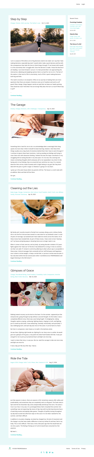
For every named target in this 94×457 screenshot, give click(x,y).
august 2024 (14, 362)
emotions (23, 109)
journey (27, 23)
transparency (42, 109)
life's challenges (32, 109)
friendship (39, 274)
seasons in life (43, 362)
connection (26, 192)
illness (33, 362)
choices (18, 23)
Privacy (83, 448)
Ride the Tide (19, 358)
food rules (72, 26)
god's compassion (48, 274)
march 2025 (18, 277)
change (13, 23)
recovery (25, 277)
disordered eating (21, 274)
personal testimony (21, 194)
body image (14, 192)
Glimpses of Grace (22, 270)
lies (57, 192)
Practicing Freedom (76, 22)
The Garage (18, 104)
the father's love (35, 23)
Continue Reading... (17, 95)
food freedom (43, 192)
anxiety (13, 109)
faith (22, 23)
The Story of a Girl (75, 44)
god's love (72, 50)
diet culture (34, 192)
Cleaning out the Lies (24, 188)
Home (78, 4)
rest (37, 362)
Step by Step (19, 19)
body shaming (79, 46)
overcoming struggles (75, 28)
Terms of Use (76, 448)
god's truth (51, 192)
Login (83, 4)
